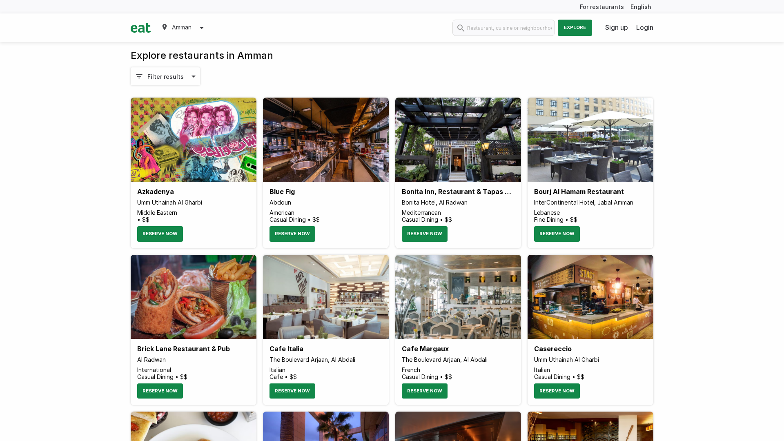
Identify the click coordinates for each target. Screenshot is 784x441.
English (640, 6)
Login (644, 27)
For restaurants (602, 6)
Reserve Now (160, 233)
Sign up (616, 27)
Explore (575, 27)
